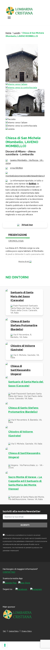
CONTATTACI (9, 572)
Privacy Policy (27, 631)
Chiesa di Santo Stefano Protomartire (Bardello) (24, 325)
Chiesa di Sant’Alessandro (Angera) (21, 370)
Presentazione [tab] (17, 234)
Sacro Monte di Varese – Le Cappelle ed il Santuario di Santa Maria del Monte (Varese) (25, 483)
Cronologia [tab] (16, 241)
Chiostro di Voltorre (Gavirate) (23, 347)
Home (8, 33)
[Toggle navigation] (9, 17)
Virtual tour (27, 225)
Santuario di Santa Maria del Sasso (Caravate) (22, 296)
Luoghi (17, 33)
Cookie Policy (14, 631)
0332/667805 (16, 168)
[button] (25, 261)
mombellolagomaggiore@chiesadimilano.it (25, 176)
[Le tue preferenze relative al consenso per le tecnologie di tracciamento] (5, 645)
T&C (4, 631)
